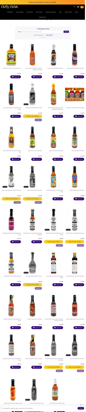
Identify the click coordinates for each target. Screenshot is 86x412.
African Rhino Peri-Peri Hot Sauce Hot (12, 68)
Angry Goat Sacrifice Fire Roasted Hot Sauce (12, 108)
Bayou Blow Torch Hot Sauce (35, 150)
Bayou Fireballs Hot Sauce (78, 150)
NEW (60, 12)
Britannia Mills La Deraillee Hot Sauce (75, 233)
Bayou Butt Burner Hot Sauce (56, 150)
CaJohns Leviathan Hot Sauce (77, 358)
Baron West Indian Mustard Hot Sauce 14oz (12, 151)
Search (66, 31)
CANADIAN (10, 12)
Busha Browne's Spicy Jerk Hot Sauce (75, 276)
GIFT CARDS (39, 12)
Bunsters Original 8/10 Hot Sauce (34, 276)
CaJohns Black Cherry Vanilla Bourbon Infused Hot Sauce (54, 319)
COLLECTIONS (19, 12)
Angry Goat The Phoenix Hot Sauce (33, 107)
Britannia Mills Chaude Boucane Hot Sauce (54, 233)
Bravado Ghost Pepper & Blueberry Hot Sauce (11, 233)
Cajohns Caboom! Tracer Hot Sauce (33, 358)
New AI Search (49, 35)
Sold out (38, 120)
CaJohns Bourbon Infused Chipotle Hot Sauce (11, 359)
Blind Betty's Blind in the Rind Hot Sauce (55, 190)
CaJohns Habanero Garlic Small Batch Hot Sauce (54, 359)
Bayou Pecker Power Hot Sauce (34, 190)
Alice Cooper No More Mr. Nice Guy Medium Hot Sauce (33, 68)
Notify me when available (32, 116)
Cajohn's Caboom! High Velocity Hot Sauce (12, 319)
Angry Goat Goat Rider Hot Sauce (55, 68)
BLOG (76, 12)
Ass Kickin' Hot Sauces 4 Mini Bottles (75, 107)
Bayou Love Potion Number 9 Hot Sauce (11, 190)
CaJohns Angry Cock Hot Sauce (34, 319)
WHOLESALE (42, 17)
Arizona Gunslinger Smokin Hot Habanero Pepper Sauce (55, 108)
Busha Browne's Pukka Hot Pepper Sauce (55, 276)
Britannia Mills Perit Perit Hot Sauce (12, 276)
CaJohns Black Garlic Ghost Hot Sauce (75, 319)
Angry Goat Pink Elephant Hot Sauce (75, 68)
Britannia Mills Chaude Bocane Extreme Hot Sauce (32, 233)
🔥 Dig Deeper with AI (43, 29)
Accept (80, 408)
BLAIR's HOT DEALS (51, 12)
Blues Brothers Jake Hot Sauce (77, 190)
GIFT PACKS (30, 12)
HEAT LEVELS (68, 12)
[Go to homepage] (9, 8)
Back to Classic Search (38, 35)
